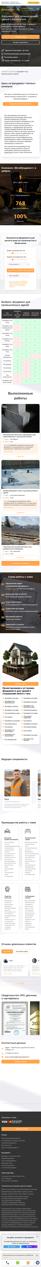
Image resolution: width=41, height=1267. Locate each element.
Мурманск (27, 1189)
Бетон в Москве (6, 1178)
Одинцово (25, 1191)
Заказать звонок (20, 1061)
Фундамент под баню (30, 702)
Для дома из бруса (11, 723)
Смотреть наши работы (20, 42)
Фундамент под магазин (28, 739)
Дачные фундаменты (30, 710)
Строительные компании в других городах (16, 1186)
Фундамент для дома (11, 698)
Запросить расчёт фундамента (20, 104)
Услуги (4, 1135)
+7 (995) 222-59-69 (27, 8)
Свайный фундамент (8, 1158)
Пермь (25, 1194)
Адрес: (19, 1049)
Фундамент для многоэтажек (10, 735)
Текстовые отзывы (22, 951)
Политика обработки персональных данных (15, 1196)
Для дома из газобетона (28, 717)
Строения (12, 71)
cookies (5, 1257)
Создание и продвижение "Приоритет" (13, 1202)
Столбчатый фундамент (9, 1167)
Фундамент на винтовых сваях (11, 1156)
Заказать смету (20, 684)
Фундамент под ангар (30, 723)
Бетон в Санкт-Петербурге (9, 1181)
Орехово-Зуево (13, 1194)
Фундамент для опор (11, 706)
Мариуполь (14, 1189)
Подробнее (20, 456)
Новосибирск (17, 1191)
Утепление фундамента (8, 1143)
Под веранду (28, 720)
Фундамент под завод (31, 698)
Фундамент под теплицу (12, 720)
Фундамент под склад (30, 735)
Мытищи (34, 1189)
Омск (31, 1191)
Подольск (31, 1194)
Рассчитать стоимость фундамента (20, 270)
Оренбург (4, 1194)
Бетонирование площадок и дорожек (13, 1140)
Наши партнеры (7, 1173)
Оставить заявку (20, 37)
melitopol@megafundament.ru (19, 1057)
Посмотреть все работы (20, 563)
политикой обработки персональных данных (17, 285)
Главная (4, 71)
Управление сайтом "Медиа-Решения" (13, 1204)
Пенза (20, 1194)
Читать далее (8, 153)
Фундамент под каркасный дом (10, 702)
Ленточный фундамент (8, 1161)
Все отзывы (7, 951)
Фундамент (5, 1153)
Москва (21, 1189)
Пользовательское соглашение (11, 1200)
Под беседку (9, 726)
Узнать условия (34, 3)
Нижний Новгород (7, 1191)
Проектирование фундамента (10, 1138)
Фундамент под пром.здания (10, 730)
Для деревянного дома (12, 713)
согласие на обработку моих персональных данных (18, 281)
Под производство (10, 739)
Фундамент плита (7, 1163)
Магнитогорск (5, 1189)
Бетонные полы (6, 1145)
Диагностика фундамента (9, 1147)
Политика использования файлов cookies (14, 1198)
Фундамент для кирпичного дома (29, 706)
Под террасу (8, 717)
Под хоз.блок (28, 730)
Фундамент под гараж (31, 713)
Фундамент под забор (12, 710)
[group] (14, 1018)
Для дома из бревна (30, 726)
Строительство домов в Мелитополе (13, 1176)
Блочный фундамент (8, 1165)
